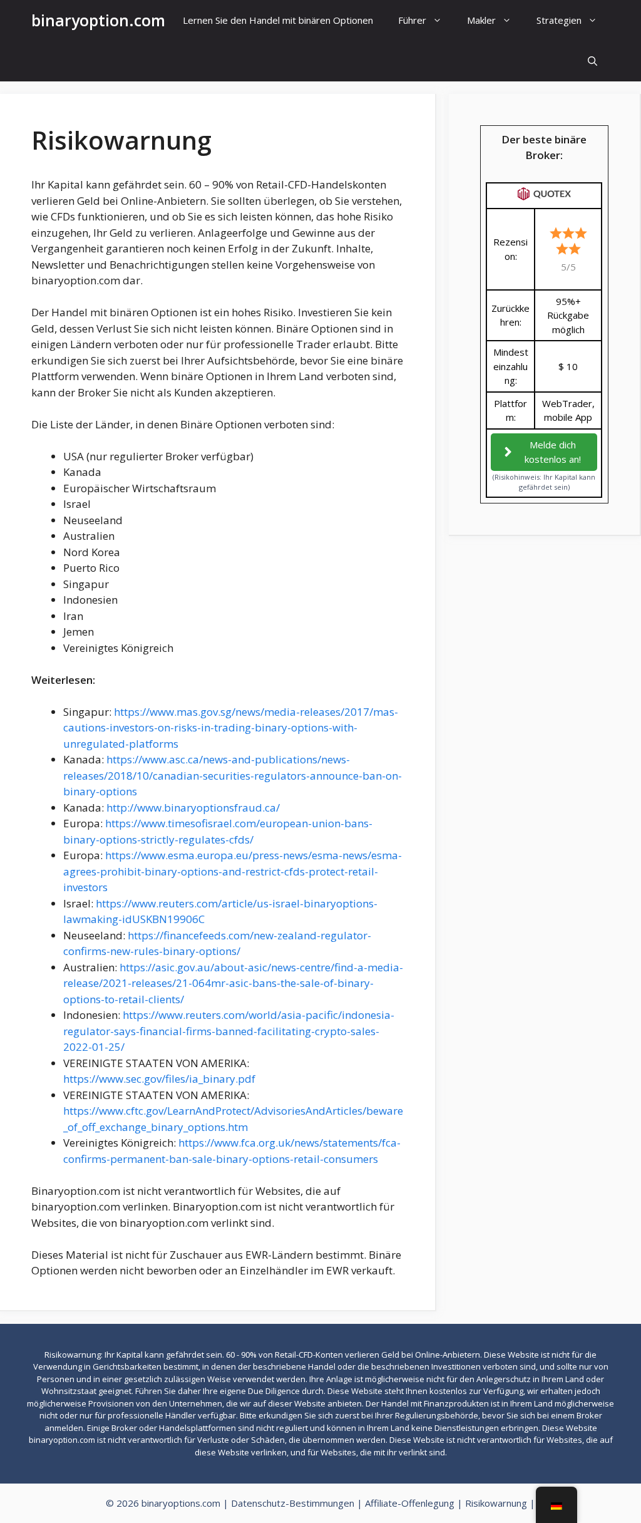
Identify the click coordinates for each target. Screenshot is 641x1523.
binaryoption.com (98, 20)
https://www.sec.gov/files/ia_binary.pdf (159, 1078)
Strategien (559, 20)
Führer (412, 20)
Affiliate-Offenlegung (409, 1503)
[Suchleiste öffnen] (592, 61)
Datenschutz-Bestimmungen (292, 1503)
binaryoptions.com (180, 1503)
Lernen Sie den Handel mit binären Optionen (278, 20)
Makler (481, 20)
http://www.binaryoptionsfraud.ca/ (193, 807)
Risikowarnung (496, 1503)
